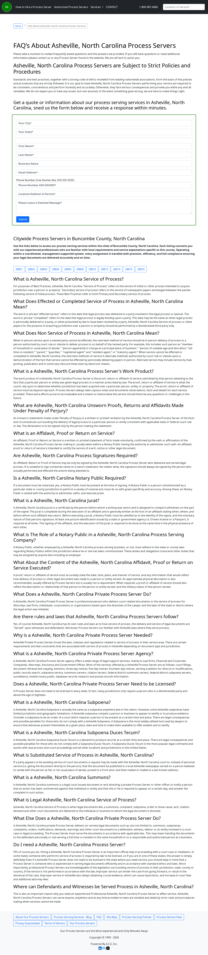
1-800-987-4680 (148, 7)
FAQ (99, 917)
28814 (116, 269)
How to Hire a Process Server (34, 7)
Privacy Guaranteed (27, 923)
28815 (128, 269)
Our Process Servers (82, 923)
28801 (19, 269)
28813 (104, 269)
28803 (43, 269)
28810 (92, 269)
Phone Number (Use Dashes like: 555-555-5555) (45, 180)
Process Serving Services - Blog (73, 917)
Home (18, 26)
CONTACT (112, 7)
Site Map (111, 917)
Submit (22, 219)
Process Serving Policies (137, 917)
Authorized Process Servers (71, 7)
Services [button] (96, 7)
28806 (80, 269)
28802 (31, 269)
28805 (68, 269)
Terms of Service (55, 923)
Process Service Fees (169, 917)
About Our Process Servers (32, 917)
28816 (141, 269)
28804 (55, 269)
